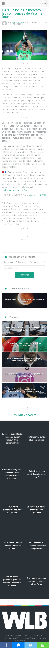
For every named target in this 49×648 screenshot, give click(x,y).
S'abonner (24, 275)
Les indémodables (24, 415)
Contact (42, 638)
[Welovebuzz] (11, 3)
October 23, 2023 (38, 195)
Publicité (27, 636)
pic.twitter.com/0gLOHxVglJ (15, 190)
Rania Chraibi (18, 22)
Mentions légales (28, 638)
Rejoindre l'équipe (12, 636)
